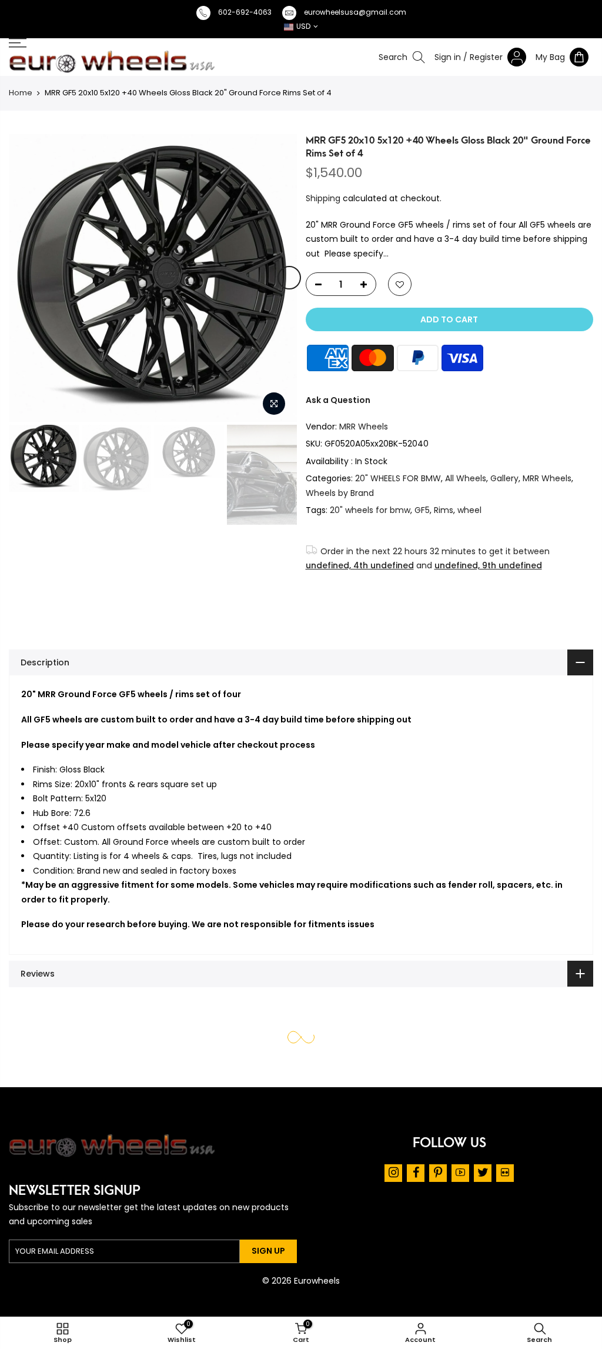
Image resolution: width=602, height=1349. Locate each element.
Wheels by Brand (340, 493)
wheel (469, 510)
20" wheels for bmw (370, 510)
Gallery (504, 478)
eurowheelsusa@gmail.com (355, 12)
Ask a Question (338, 400)
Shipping (323, 198)
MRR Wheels (363, 426)
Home (20, 92)
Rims (443, 510)
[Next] (289, 277)
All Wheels (465, 478)
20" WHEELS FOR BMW (398, 478)
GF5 (422, 510)
